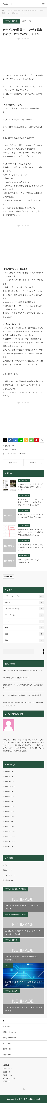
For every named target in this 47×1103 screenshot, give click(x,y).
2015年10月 (7, 841)
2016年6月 (6, 802)
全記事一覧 (7, 1049)
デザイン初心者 (11, 21)
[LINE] (20, 440)
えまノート (8, 4)
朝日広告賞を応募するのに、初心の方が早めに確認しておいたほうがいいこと (30, 547)
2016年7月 (6, 797)
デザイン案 (7, 1043)
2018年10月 (7, 782)
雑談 (23, 640)
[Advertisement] (23, 55)
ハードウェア (23, 602)
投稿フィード (7, 870)
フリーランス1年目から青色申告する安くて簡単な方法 (22, 695)
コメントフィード (9, 875)
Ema (12, 446)
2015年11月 (7, 836)
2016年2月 (6, 822)
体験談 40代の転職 (9, 1038)
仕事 (23, 628)
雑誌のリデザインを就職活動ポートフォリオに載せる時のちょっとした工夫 (23, 704)
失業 (23, 634)
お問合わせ (7, 1055)
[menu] (43, 3)
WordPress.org (8, 880)
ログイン (6, 865)
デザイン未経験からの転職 (15, 889)
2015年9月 (6, 846)
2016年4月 (6, 812)
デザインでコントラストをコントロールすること (30, 561)
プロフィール (7, 1075)
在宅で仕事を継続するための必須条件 (16, 678)
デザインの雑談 (11, 991)
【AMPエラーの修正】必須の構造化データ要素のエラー (22, 670)
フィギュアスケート (23, 609)
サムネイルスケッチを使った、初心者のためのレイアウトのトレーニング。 (30, 487)
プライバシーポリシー (10, 1078)
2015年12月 (7, 832)
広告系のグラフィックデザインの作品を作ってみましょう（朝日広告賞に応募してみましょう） (30, 532)
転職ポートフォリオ (10, 1032)
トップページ (7, 1026)
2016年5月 (6, 807)
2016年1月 (6, 827)
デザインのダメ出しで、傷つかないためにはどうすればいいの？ (30, 515)
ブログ (23, 621)
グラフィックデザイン (23, 596)
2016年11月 (7, 787)
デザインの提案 (10, 453)
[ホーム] (23, 1021)
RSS (23, 1089)
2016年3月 (6, 817)
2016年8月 (6, 792)
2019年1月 (6, 777)
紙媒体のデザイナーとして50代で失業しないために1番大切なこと (23, 686)
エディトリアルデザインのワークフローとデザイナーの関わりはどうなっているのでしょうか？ (30, 502)
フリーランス (23, 615)
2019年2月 (6, 772)
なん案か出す (21, 453)
